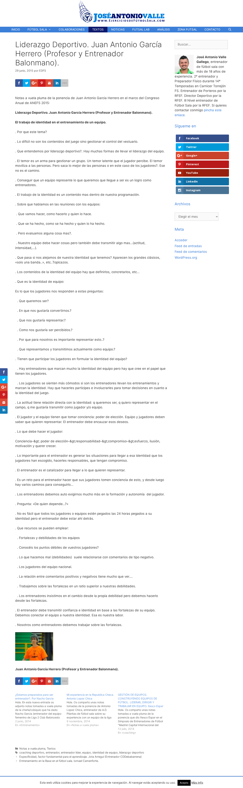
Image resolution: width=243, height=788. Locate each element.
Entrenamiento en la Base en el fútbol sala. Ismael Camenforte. (59, 760)
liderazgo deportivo (131, 752)
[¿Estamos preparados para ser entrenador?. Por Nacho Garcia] (41, 710)
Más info (197, 782)
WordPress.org (186, 257)
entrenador (52, 752)
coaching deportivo (31, 752)
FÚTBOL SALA (37, 29)
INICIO (15, 29)
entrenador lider (71, 752)
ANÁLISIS (163, 29)
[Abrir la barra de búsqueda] (229, 29)
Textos (51, 748)
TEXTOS (98, 29)
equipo (86, 752)
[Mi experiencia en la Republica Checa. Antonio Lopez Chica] (92, 710)
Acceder (181, 240)
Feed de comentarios (191, 252)
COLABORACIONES (72, 29)
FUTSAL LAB (141, 29)
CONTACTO (212, 29)
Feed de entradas (188, 246)
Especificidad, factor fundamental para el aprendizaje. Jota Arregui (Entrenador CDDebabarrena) (80, 756)
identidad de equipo (105, 752)
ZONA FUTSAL (187, 29)
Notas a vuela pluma (32, 748)
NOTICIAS (118, 29)
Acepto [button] (184, 782)
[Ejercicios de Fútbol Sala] (122, 11)
